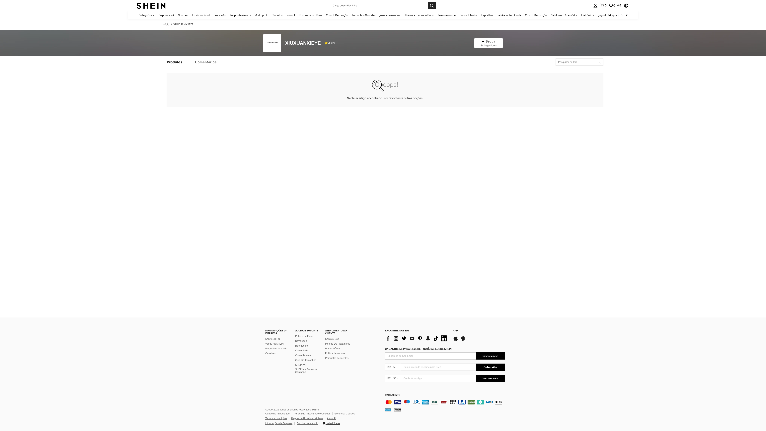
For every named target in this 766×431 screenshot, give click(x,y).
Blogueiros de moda (276, 348)
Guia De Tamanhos (305, 360)
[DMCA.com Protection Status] (397, 409)
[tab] (174, 62)
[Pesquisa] (432, 5)
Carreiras (270, 353)
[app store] (455, 340)
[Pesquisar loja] (599, 62)
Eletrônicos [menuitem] (587, 15)
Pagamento (392, 395)
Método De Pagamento (337, 343)
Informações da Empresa (278, 423)
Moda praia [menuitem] (261, 15)
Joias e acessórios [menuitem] (389, 15)
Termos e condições (276, 418)
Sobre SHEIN (272, 339)
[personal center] (595, 5)
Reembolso (301, 345)
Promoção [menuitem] (219, 15)
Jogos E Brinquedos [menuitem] (609, 15)
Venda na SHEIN (274, 343)
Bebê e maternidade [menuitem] (509, 15)
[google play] (463, 340)
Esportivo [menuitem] (487, 15)
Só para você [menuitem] (166, 15)
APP (455, 330)
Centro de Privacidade (277, 413)
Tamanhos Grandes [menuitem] (363, 15)
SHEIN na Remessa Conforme (306, 371)
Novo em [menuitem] (183, 15)
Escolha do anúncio (307, 423)
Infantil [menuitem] (290, 15)
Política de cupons (335, 353)
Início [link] (166, 24)
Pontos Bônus (332, 348)
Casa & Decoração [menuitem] (337, 15)
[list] (417, 338)
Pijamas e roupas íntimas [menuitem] (418, 15)
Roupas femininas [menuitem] (240, 15)
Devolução (301, 341)
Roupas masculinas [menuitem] (310, 15)
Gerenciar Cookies (345, 413)
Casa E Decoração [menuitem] (536, 15)
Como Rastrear (303, 355)
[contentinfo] (445, 402)
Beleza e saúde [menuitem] (446, 15)
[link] (603, 5)
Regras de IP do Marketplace (307, 418)
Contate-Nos (332, 339)
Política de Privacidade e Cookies (312, 413)
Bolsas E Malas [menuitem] (468, 15)
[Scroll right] (626, 15)
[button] (619, 5)
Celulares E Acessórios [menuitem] (564, 15)
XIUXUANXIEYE (303, 43)
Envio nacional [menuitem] (201, 15)
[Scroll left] (622, 15)
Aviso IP (331, 418)
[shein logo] (151, 5)
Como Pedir (301, 350)
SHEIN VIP (301, 365)
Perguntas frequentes (336, 358)
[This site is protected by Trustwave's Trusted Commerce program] (388, 409)
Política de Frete (304, 336)
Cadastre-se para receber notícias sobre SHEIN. (418, 349)
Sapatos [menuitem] (277, 15)
